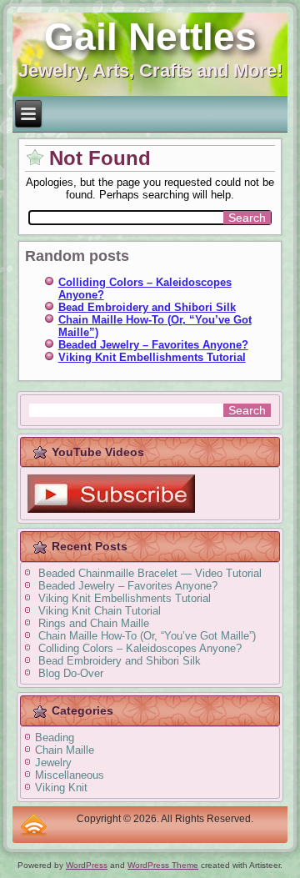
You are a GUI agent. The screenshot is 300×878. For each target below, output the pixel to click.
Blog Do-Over (70, 673)
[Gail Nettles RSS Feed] (33, 824)
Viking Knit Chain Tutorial (99, 611)
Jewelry (53, 762)
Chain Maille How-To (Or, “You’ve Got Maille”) (147, 636)
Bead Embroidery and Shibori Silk (147, 307)
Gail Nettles (150, 36)
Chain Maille (64, 750)
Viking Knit (61, 787)
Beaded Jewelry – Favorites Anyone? (153, 345)
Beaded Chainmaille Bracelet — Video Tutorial (150, 573)
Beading (54, 737)
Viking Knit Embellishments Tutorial (152, 357)
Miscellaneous (69, 775)
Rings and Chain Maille (93, 623)
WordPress (87, 865)
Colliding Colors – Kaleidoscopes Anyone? (140, 648)
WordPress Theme (163, 865)
